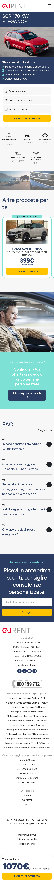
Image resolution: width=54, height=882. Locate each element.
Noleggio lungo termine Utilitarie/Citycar (27, 738)
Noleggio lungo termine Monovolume (27, 716)
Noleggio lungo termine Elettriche (27, 707)
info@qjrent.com (27, 665)
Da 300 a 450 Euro (27, 764)
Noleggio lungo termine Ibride (27, 711)
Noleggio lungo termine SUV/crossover (27, 734)
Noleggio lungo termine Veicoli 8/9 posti (27, 743)
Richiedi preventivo (27, 118)
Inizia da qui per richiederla (27, 393)
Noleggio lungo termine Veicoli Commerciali (27, 747)
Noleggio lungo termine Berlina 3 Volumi (27, 702)
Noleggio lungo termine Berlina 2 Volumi (27, 698)
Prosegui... (27, 612)
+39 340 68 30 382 (31, 656)
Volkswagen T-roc (27, 248)
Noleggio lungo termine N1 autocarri (27, 720)
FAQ (27, 804)
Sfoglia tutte (45, 430)
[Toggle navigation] (49, 6)
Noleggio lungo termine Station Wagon (27, 729)
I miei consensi (27, 843)
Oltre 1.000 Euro (27, 782)
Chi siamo (27, 795)
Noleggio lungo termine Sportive (27, 725)
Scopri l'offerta (27, 271)
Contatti (27, 799)
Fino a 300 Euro (27, 759)
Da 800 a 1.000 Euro (27, 777)
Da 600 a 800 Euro (27, 773)
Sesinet (43, 823)
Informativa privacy (27, 834)
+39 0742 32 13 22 (32, 651)
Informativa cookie (27, 839)
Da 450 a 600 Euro (27, 768)
